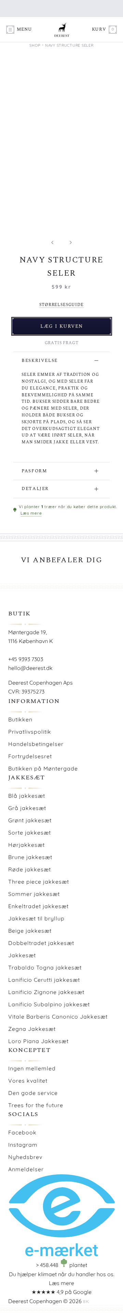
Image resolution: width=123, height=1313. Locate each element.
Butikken (20, 719)
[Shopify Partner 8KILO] (86, 1301)
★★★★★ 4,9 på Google (61, 1291)
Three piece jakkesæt (38, 881)
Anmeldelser (26, 1169)
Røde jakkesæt (29, 869)
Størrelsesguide (61, 305)
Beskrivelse (40, 360)
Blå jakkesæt (26, 795)
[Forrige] (52, 242)
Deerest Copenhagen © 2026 (45, 1301)
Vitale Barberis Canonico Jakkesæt (58, 1016)
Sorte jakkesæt (29, 832)
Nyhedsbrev (25, 1157)
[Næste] (71, 242)
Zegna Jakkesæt (32, 1028)
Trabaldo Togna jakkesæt (45, 967)
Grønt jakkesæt (30, 820)
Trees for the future (35, 1105)
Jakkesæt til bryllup (36, 918)
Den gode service (33, 1092)
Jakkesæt (22, 955)
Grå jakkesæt (27, 808)
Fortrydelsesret (30, 756)
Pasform (34, 471)
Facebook (22, 1132)
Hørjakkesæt (26, 844)
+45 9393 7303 (25, 659)
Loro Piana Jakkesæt (38, 1041)
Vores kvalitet (27, 1080)
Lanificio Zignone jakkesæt (46, 992)
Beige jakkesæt (30, 930)
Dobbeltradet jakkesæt (41, 943)
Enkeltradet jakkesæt (38, 906)
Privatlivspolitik (29, 731)
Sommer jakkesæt (34, 893)
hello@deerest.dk (30, 668)
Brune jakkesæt (30, 857)
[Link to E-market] (61, 1254)
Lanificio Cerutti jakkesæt (44, 979)
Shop (34, 45)
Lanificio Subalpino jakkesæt (49, 1004)
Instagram (23, 1144)
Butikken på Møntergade (43, 768)
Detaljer (35, 488)
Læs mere (31, 513)
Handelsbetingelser (36, 744)
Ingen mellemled (32, 1068)
